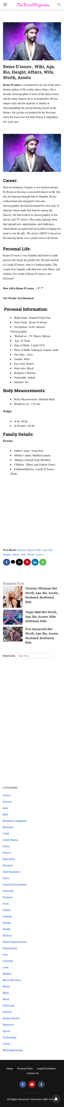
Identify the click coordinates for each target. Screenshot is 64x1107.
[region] (30, 16)
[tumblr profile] (41, 1084)
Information (10, 948)
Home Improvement (14, 941)
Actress (7, 801)
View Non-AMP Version (44, 1099)
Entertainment (11, 871)
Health (7, 929)
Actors (6, 795)
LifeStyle (8, 961)
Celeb (6, 833)
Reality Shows (11, 1018)
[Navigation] (4, 4)
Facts (6, 878)
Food (6, 903)
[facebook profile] (22, 1084)
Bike (5, 814)
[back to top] (56, 1099)
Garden (7, 922)
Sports (6, 1031)
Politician (8, 1005)
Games (7, 910)
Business (8, 827)
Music (6, 986)
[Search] (58, 4)
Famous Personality (14, 884)
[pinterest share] (27, 562)
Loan (6, 967)
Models (7, 973)
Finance (8, 897)
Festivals (8, 891)
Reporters (8, 1024)
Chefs (6, 846)
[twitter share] (13, 562)
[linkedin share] (35, 562)
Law (5, 954)
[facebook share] (6, 562)
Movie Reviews (12, 980)
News (6, 999)
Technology (10, 1037)
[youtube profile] (32, 1084)
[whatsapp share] (42, 562)
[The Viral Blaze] (33, 3)
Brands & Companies (15, 820)
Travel (6, 1043)
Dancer (7, 852)
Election (8, 865)
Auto (5, 808)
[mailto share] (19, 562)
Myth (6, 992)
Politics (7, 1012)
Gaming (7, 916)
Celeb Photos (10, 840)
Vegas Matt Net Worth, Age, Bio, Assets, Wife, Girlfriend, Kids (41, 616)
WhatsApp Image (13, 1050)
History (7, 935)
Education (9, 859)
